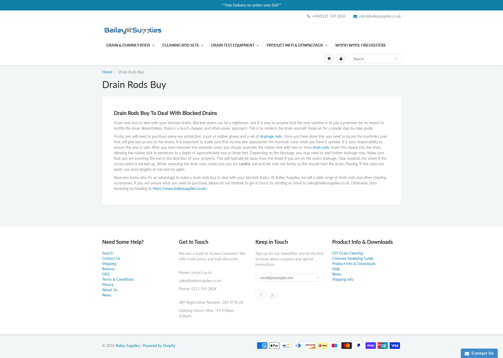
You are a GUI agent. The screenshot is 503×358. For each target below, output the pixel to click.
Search (107, 253)
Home (107, 72)
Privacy (108, 284)
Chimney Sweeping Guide (352, 258)
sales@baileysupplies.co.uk (380, 16)
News (106, 295)
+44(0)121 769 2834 (328, 16)
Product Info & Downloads (295, 45)
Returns (108, 269)
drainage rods (271, 136)
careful (244, 164)
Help (336, 269)
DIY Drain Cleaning (347, 253)
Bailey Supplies (128, 345)
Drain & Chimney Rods (128, 45)
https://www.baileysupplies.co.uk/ (180, 188)
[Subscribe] (318, 277)
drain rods (321, 147)
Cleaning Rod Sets (180, 45)
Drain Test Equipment (232, 45)
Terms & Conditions (118, 279)
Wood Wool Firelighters (360, 45)
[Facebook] (260, 294)
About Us (109, 290)
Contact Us (111, 258)
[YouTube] (272, 294)
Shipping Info (343, 279)
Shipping (109, 263)
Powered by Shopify (159, 345)
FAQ (105, 274)
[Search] (396, 59)
